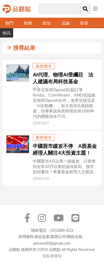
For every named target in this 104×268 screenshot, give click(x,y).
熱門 (9, 23)
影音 (84, 23)
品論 (66, 23)
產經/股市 (44, 66)
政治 (47, 23)
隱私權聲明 (52, 256)
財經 (28, 23)
